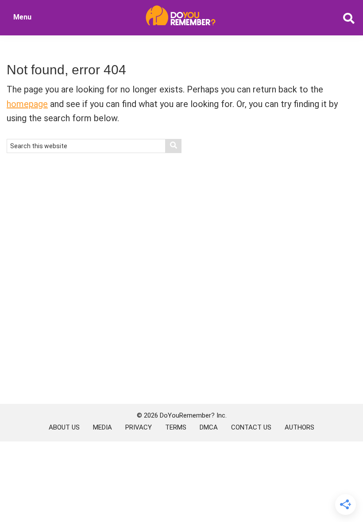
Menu (22, 17)
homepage (27, 104)
